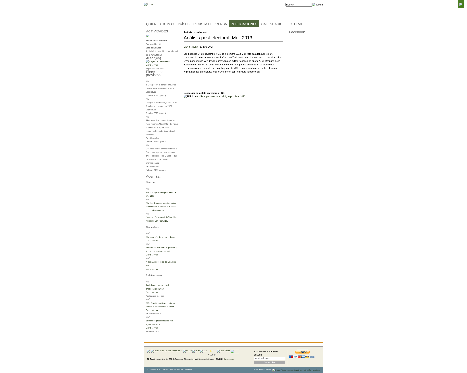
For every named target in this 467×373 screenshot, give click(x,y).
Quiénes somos (160, 24)
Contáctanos (228, 359)
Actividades (157, 31)
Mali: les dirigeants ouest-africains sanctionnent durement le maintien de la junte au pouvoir (161, 206)
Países (184, 24)
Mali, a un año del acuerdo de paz (161, 237)
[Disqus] (233, 147)
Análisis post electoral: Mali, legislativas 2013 (221, 96)
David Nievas (191, 46)
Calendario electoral (282, 24)
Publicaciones (244, 24)
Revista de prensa (210, 24)
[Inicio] (148, 4)
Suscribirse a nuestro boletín (266, 353)
